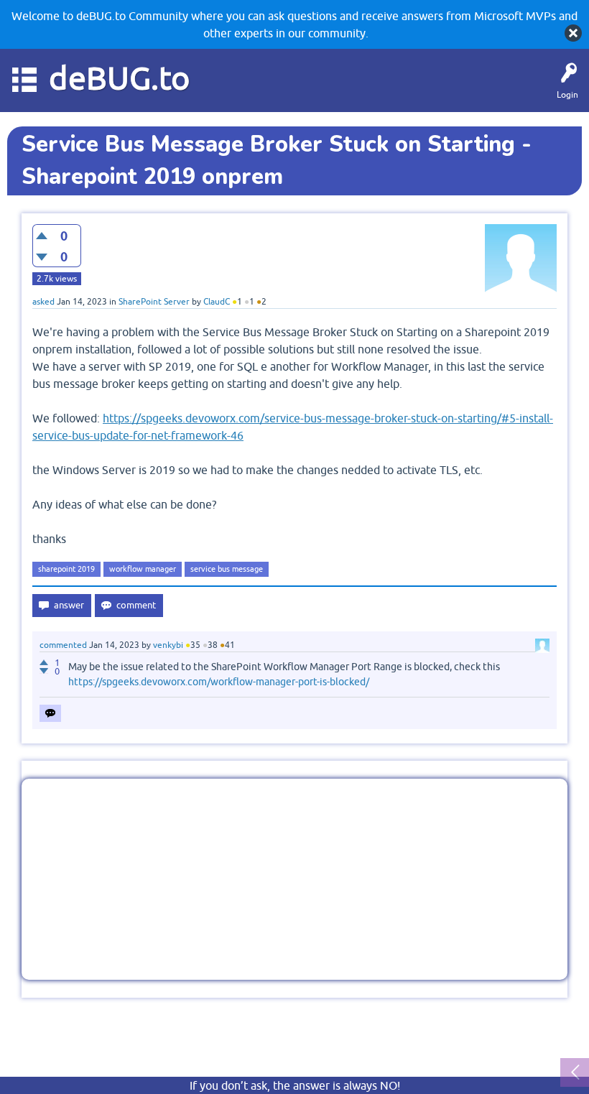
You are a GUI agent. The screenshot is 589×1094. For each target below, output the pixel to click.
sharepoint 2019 (66, 569)
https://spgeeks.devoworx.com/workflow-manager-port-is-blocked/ (218, 681)
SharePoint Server (154, 302)
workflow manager (142, 569)
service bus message (226, 569)
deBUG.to (119, 78)
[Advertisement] (294, 879)
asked (43, 302)
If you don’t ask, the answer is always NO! (295, 1085)
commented (63, 645)
